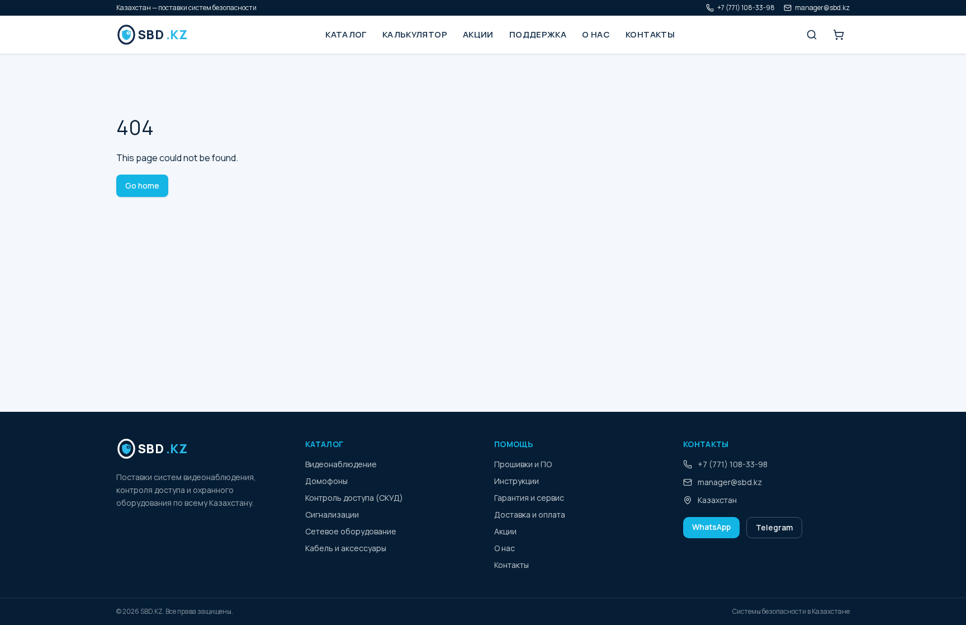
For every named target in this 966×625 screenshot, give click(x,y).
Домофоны (326, 481)
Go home (142, 185)
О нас (596, 34)
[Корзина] (838, 35)
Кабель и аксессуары (345, 548)
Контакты (650, 34)
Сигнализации (332, 514)
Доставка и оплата (529, 514)
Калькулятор (414, 34)
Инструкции (516, 481)
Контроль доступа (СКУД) (354, 497)
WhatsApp (711, 526)
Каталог (346, 34)
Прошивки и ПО (523, 464)
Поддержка (537, 34)
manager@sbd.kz (822, 7)
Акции (478, 34)
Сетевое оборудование (350, 531)
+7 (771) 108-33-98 (746, 7)
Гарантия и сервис (529, 497)
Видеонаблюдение (341, 464)
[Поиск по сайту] (812, 35)
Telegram (774, 527)
